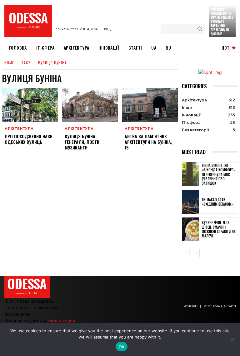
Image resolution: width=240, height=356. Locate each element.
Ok (121, 346)
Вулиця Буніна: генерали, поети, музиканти (83, 142)
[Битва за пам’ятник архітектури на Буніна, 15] (150, 105)
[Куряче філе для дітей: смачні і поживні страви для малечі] (190, 229)
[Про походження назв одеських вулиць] (30, 105)
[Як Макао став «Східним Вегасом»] (190, 202)
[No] (232, 339)
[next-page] (196, 253)
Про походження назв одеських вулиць (28, 139)
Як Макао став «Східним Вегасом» (217, 202)
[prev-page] (186, 253)
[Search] (199, 29)
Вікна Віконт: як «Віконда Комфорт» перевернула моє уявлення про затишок (219, 174)
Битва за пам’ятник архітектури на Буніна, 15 (148, 142)
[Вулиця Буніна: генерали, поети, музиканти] (90, 105)
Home (9, 62)
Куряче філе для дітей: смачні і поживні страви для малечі (219, 229)
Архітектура (19, 128)
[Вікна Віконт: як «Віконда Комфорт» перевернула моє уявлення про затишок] (190, 174)
